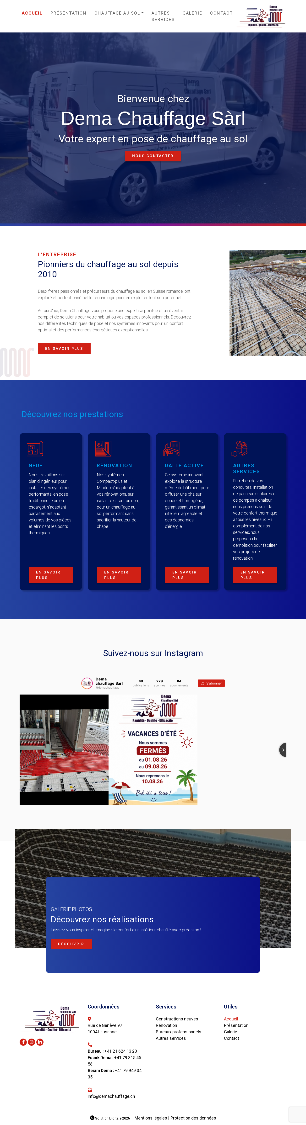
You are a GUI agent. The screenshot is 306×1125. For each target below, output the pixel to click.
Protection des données (193, 1117)
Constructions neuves (177, 1018)
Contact (221, 13)
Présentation (68, 13)
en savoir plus (64, 348)
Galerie (192, 13)
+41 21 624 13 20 (120, 1051)
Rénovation (166, 1025)
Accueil (32, 13)
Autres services (163, 16)
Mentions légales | (152, 1117)
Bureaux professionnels (178, 1031)
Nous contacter (153, 156)
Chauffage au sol (117, 13)
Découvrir (71, 944)
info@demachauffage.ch (111, 1096)
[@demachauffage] (87, 683)
